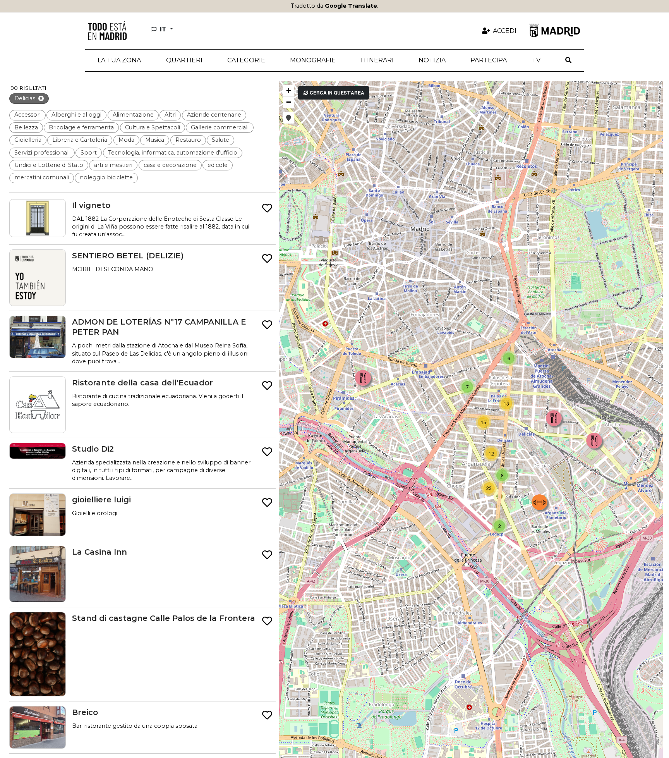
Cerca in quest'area (336, 92)
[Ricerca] (568, 60)
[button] (183, 60)
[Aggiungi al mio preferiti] (267, 208)
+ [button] (288, 90)
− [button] (288, 102)
